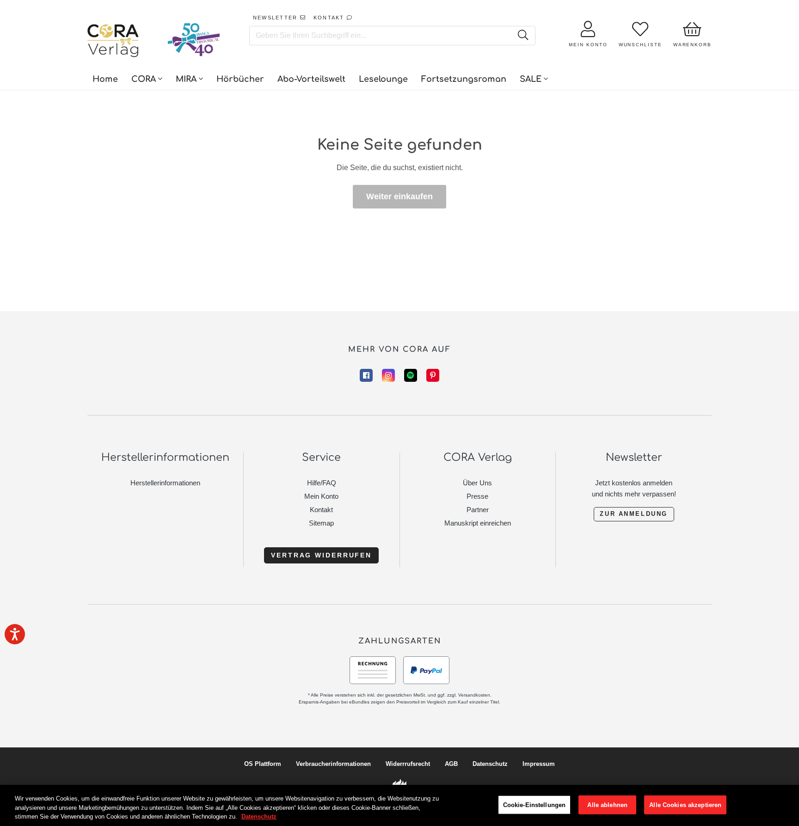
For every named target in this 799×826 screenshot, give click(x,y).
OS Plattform (262, 763)
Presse (477, 496)
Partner (478, 510)
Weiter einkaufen (399, 196)
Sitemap (321, 523)
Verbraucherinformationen (333, 763)
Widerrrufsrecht (408, 763)
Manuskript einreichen (477, 523)
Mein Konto (321, 496)
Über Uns (477, 483)
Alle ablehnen (607, 804)
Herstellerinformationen (165, 483)
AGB (451, 763)
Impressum (538, 763)
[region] (399, 805)
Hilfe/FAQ (321, 483)
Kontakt (321, 510)
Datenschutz (490, 763)
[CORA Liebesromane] (113, 41)
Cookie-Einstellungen (534, 804)
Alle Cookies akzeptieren (685, 804)
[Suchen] (522, 35)
